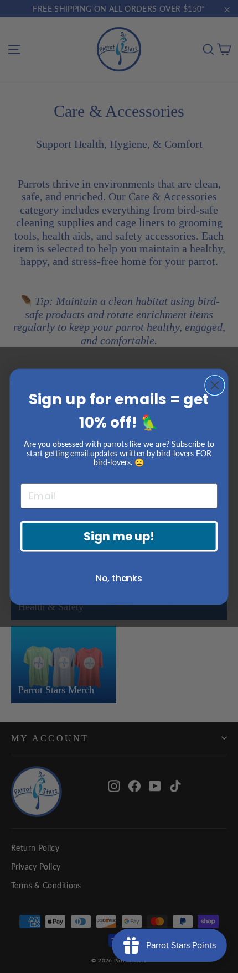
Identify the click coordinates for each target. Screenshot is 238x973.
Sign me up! (119, 536)
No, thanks (119, 578)
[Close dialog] (214, 385)
